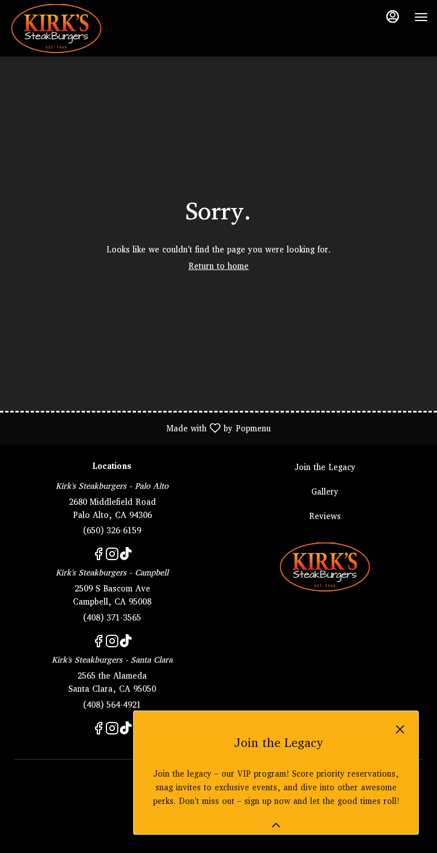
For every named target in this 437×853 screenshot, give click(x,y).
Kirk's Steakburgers (325, 567)
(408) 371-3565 (112, 619)
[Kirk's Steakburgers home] (60, 28)
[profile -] (392, 16)
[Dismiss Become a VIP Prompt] (400, 729)
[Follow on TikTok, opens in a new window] (126, 558)
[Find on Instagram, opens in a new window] (112, 558)
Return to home (218, 267)
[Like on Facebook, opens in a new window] (98, 558)
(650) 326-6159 (112, 531)
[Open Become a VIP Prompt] (276, 825)
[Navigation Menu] (421, 17)
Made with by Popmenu (140, 428)
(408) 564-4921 (112, 706)
